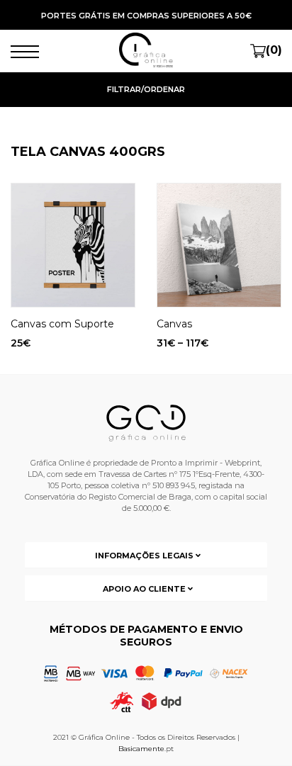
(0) (274, 50)
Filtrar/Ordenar (146, 89)
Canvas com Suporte (62, 324)
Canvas (174, 324)
